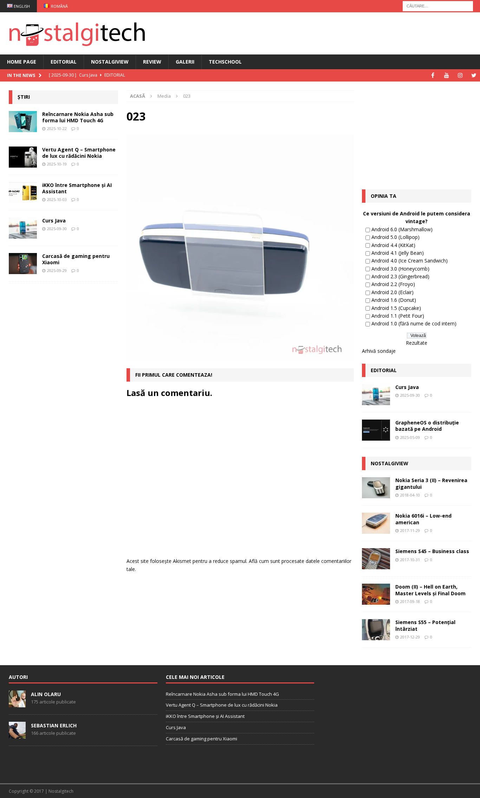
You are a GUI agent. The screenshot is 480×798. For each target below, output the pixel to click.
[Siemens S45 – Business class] (376, 558)
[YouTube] (446, 75)
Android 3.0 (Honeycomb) (400, 268)
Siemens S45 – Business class (432, 551)
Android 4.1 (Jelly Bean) (397, 252)
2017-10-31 (410, 559)
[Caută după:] (438, 5)
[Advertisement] (61, 395)
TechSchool (225, 61)
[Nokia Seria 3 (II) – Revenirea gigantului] (376, 487)
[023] (240, 357)
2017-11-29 (410, 530)
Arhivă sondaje (379, 351)
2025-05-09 (410, 437)
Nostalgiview (110, 61)
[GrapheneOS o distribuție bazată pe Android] (376, 430)
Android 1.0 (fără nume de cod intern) (413, 323)
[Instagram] (460, 75)
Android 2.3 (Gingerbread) (400, 276)
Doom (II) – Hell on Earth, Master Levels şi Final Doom (430, 589)
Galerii (185, 61)
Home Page (21, 61)
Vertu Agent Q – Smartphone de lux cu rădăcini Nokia (79, 152)
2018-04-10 (410, 495)
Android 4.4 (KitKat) (393, 245)
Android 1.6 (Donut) (393, 300)
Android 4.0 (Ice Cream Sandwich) (409, 260)
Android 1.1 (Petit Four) (397, 315)
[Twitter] (474, 75)
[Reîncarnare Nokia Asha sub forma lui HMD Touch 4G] (23, 121)
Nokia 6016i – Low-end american (423, 518)
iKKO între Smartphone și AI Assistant (77, 188)
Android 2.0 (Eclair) (392, 292)
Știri (24, 96)
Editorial (64, 61)
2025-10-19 (57, 164)
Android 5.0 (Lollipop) (395, 237)
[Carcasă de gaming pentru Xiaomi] (23, 263)
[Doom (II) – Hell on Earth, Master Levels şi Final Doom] (376, 594)
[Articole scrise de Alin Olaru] (17, 703)
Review (152, 61)
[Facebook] (433, 75)
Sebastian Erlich (54, 725)
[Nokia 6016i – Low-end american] (376, 523)
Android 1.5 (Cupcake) (396, 308)
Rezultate (416, 342)
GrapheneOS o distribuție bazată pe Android (427, 425)
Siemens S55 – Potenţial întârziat (425, 625)
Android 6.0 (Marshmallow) (402, 229)
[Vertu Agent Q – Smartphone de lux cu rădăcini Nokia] (23, 157)
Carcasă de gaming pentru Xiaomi (76, 259)
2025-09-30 (57, 228)
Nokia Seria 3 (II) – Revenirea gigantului (431, 483)
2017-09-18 (410, 601)
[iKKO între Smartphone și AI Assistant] (23, 192)
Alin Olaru (46, 694)
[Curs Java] (23, 228)
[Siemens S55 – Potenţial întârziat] (376, 629)
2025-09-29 (57, 270)
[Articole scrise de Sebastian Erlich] (17, 735)
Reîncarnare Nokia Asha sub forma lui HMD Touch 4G (77, 117)
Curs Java (54, 220)
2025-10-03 (57, 199)
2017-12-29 (410, 637)
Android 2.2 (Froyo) (393, 284)
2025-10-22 (57, 128)
